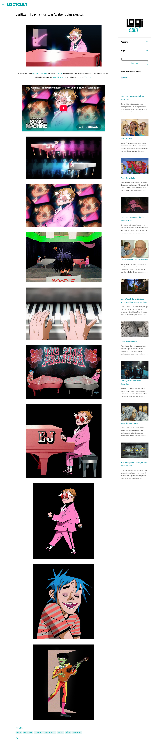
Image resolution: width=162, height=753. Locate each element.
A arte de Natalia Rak (128, 178)
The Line (87, 77)
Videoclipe (77, 732)
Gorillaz (35, 73)
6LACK (59, 73)
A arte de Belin (126, 139)
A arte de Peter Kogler (129, 341)
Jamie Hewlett (58, 77)
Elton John (43, 73)
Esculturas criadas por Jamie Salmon (134, 260)
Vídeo (68, 732)
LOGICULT (17, 4)
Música (60, 732)
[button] (17, 738)
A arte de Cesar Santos (129, 423)
